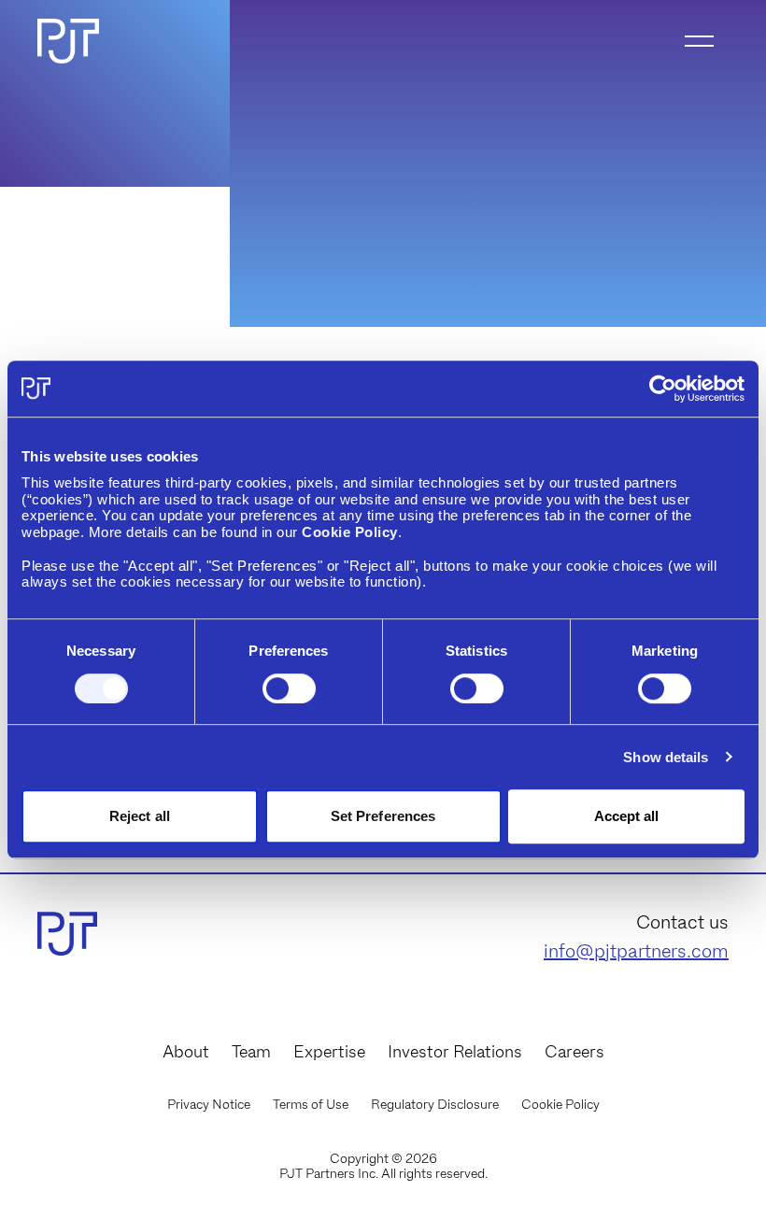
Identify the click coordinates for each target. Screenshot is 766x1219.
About (186, 1051)
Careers (574, 1051)
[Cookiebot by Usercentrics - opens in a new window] (663, 389)
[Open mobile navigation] (699, 41)
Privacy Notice (208, 1104)
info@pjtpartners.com (636, 951)
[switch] (289, 688)
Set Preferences (383, 816)
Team (251, 1051)
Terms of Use (310, 1104)
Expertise (329, 1051)
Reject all (139, 816)
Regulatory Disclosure (435, 1104)
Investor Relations (455, 1051)
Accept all (627, 816)
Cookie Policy (560, 1104)
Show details (665, 757)
